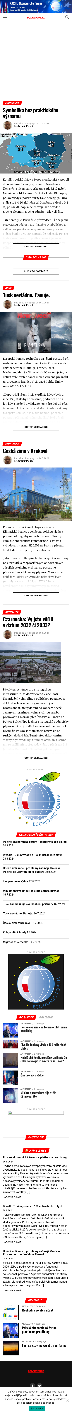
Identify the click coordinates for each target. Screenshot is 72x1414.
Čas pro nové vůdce (15, 881)
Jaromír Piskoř (25, 126)
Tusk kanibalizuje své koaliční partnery (28, 904)
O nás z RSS (37, 1150)
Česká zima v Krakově (16, 923)
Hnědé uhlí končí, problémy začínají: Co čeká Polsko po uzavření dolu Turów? (32, 1253)
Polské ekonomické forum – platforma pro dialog (35, 841)
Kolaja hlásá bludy (14, 932)
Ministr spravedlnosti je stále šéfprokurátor (31, 891)
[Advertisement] (36, 63)
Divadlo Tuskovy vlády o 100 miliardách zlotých (33, 855)
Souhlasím (37, 1408)
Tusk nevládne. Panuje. (18, 913)
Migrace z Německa (15, 942)
